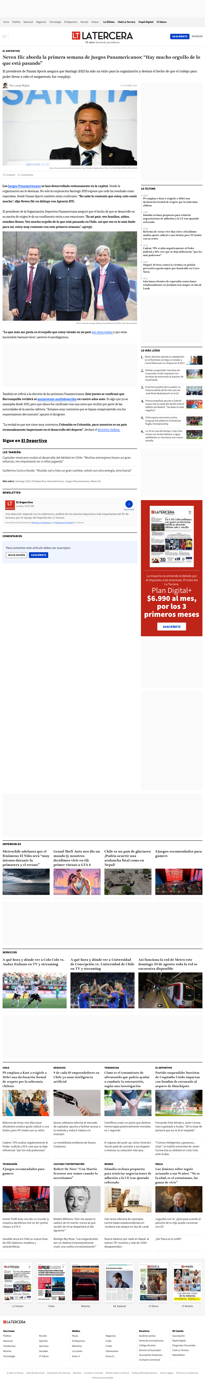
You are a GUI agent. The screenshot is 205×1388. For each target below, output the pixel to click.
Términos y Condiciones (41, 522)
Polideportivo (39, 481)
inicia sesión (16, 555)
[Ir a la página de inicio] (102, 36)
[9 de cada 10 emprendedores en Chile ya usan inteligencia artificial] (77, 1103)
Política (16, 22)
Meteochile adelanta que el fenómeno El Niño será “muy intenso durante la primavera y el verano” (26, 858)
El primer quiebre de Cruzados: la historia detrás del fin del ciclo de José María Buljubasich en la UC (162, 390)
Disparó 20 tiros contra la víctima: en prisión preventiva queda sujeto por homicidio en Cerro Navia (171, 268)
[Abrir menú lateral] (5, 36)
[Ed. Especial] (119, 1301)
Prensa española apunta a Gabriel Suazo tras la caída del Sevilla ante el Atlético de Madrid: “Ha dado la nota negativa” (164, 405)
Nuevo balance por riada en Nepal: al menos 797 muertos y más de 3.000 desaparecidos (126, 1242)
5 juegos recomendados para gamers (178, 854)
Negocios (41, 22)
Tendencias (111, 1067)
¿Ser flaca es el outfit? (168, 1239)
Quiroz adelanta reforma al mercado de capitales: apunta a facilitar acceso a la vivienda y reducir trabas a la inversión (76, 1128)
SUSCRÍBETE (172, 627)
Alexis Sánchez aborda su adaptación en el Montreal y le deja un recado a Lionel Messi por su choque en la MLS (164, 360)
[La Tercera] (17, 1301)
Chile (6, 1067)
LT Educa (162, 22)
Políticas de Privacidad (64, 522)
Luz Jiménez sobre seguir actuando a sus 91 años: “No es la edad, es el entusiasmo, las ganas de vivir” (177, 1176)
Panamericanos (55, 481)
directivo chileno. (109, 430)
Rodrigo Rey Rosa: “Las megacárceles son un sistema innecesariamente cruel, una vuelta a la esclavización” (75, 1242)
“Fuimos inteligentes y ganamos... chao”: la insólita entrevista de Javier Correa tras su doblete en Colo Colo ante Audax (177, 1148)
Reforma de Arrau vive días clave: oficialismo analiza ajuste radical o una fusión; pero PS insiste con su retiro (172, 235)
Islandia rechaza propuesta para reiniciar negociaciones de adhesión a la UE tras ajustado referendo (171, 219)
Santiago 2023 (22, 481)
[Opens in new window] (85, 1301)
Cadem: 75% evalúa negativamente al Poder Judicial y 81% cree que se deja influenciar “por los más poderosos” (172, 252)
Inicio (6, 22)
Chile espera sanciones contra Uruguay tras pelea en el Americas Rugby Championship (163, 420)
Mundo (84, 22)
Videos (95, 22)
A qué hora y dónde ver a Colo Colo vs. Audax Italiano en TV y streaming (34, 962)
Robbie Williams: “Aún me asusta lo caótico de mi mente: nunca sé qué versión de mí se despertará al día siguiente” (74, 1224)
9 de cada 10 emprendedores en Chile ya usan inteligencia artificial (76, 1077)
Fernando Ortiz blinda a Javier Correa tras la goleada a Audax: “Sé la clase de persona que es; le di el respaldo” (178, 1126)
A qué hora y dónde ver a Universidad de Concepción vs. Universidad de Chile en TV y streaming (102, 964)
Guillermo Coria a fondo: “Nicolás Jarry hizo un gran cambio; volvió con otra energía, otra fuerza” (67, 470)
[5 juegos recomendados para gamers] (178, 882)
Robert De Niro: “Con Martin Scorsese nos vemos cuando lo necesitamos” (75, 1174)
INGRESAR (197, 36)
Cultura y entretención (68, 1164)
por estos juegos (102, 332)
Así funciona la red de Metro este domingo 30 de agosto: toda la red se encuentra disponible (167, 964)
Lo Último (109, 22)
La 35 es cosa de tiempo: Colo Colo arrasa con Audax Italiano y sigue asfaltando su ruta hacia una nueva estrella (164, 435)
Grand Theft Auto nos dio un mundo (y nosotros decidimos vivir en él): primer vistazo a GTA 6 (76, 858)
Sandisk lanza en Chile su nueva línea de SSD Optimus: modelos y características (25, 1242)
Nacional (28, 22)
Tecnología (55, 22)
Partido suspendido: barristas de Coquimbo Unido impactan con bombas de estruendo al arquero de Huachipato (164, 375)
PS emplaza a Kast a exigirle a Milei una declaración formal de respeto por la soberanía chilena (170, 202)
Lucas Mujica (21, 85)
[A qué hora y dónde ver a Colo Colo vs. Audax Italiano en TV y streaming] (35, 990)
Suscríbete (39, 555)
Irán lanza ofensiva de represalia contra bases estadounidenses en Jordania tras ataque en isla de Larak (172, 285)
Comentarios (27, 174)
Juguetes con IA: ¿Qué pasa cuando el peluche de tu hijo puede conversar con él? (178, 1222)
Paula (159, 1164)
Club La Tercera (126, 22)
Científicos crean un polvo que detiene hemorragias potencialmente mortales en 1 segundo (127, 1126)
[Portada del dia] (172, 565)
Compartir (10, 174)
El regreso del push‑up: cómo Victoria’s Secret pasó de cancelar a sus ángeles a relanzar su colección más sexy (127, 1146)
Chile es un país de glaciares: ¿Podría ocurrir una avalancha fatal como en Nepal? (127, 858)
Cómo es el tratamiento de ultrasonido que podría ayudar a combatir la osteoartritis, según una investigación (127, 1079)
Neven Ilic (96, 481)
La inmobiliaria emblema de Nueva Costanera (74, 1144)
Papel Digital (146, 22)
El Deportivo (70, 22)
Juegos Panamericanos (77, 481)
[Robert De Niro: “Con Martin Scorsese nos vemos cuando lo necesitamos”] (77, 1199)
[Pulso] (51, 1301)
